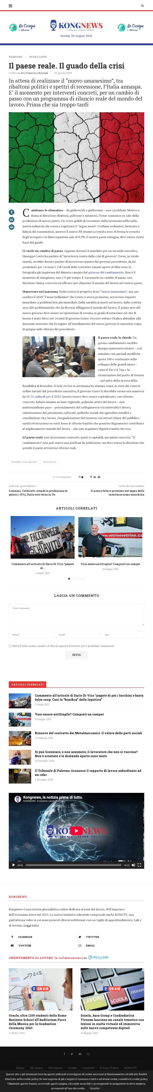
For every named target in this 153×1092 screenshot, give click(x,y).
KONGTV (130, 1068)
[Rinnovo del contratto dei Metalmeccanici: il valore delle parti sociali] (20, 738)
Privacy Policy (109, 1068)
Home (20, 1068)
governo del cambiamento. (106, 272)
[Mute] (133, 865)
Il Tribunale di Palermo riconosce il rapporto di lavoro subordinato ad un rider (88, 773)
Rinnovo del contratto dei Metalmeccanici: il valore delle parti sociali (88, 733)
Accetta (94, 1088)
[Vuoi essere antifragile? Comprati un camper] (110, 537)
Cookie (72, 1068)
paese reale (49, 462)
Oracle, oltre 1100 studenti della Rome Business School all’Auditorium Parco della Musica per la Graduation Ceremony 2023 (37, 1021)
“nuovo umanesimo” (113, 291)
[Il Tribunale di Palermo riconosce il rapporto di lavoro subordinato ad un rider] (20, 776)
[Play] (13, 865)
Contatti (88, 1068)
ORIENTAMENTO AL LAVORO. (31, 958)
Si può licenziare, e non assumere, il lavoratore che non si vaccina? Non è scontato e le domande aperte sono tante (86, 754)
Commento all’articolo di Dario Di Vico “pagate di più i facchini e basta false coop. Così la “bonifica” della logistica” (89, 697)
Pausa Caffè (38, 56)
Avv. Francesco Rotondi (34, 73)
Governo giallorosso (24, 462)
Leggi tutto (31, 925)
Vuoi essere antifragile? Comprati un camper (110, 564)
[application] (76, 831)
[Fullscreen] (139, 865)
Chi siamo (36, 1068)
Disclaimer (55, 1068)
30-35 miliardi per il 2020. (43, 396)
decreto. (125, 429)
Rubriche (15, 56)
